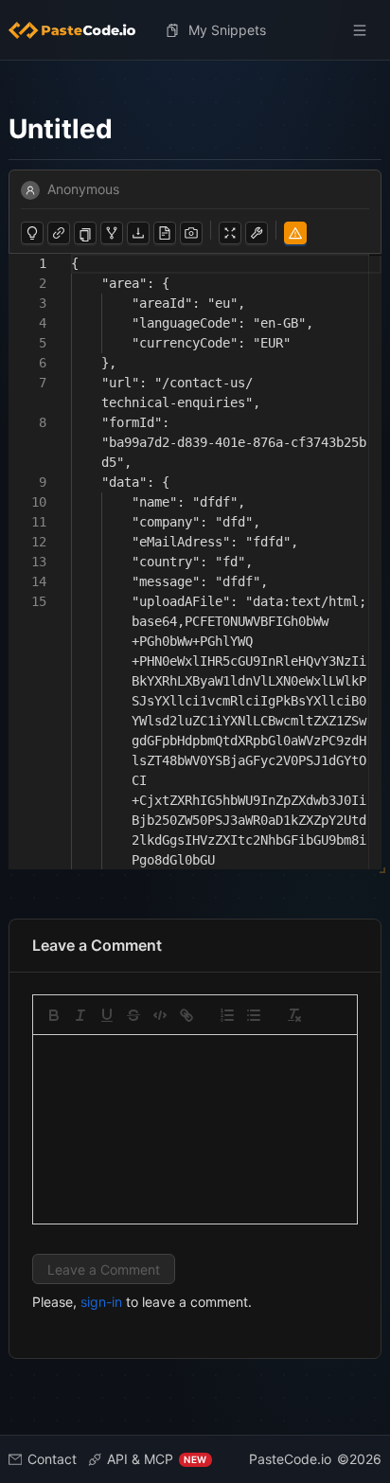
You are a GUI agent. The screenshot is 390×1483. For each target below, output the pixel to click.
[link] (186, 1015)
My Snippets (227, 30)
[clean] (294, 1015)
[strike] (133, 1015)
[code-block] (160, 1015)
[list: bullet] (253, 1015)
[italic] (80, 1015)
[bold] (54, 1015)
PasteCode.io (290, 1459)
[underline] (107, 1015)
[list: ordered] (227, 1015)
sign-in (101, 1302)
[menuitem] (80, 30)
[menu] (195, 30)
